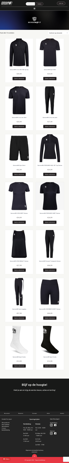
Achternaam (22, 399)
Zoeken (39, 4)
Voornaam (9, 399)
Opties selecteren (19, 78)
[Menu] (34, 8)
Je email (35, 399)
